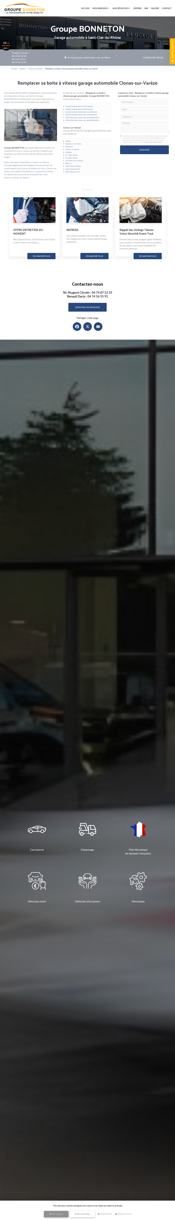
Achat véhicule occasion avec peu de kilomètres (82, 117)
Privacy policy (124, 1214)
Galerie (155, 8)
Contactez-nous (153, 57)
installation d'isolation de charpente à (29, 171)
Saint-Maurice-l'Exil (72, 169)
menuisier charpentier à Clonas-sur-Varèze (29, 162)
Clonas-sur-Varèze (35, 69)
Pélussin (68, 163)
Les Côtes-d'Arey (71, 155)
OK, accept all (57, 1214)
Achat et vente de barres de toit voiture (79, 106)
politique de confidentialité (153, 142)
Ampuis (68, 141)
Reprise (138, 8)
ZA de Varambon (89, 57)
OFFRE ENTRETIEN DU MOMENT (28, 232)
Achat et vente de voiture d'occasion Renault (81, 112)
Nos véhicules (121, 8)
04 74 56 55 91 (19, 62)
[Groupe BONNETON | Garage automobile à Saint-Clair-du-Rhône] (24, 8)
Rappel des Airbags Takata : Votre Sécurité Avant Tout (136, 232)
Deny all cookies (83, 1214)
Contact (167, 8)
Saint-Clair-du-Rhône (73, 166)
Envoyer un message (87, 307)
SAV (146, 8)
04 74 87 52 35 (19, 56)
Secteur (22, 69)
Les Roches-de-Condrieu (74, 160)
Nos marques (100, 8)
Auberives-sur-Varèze (73, 144)
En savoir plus (41, 256)
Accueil (85, 8)
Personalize (106, 1214)
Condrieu (68, 152)
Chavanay (69, 147)
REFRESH (72, 230)
